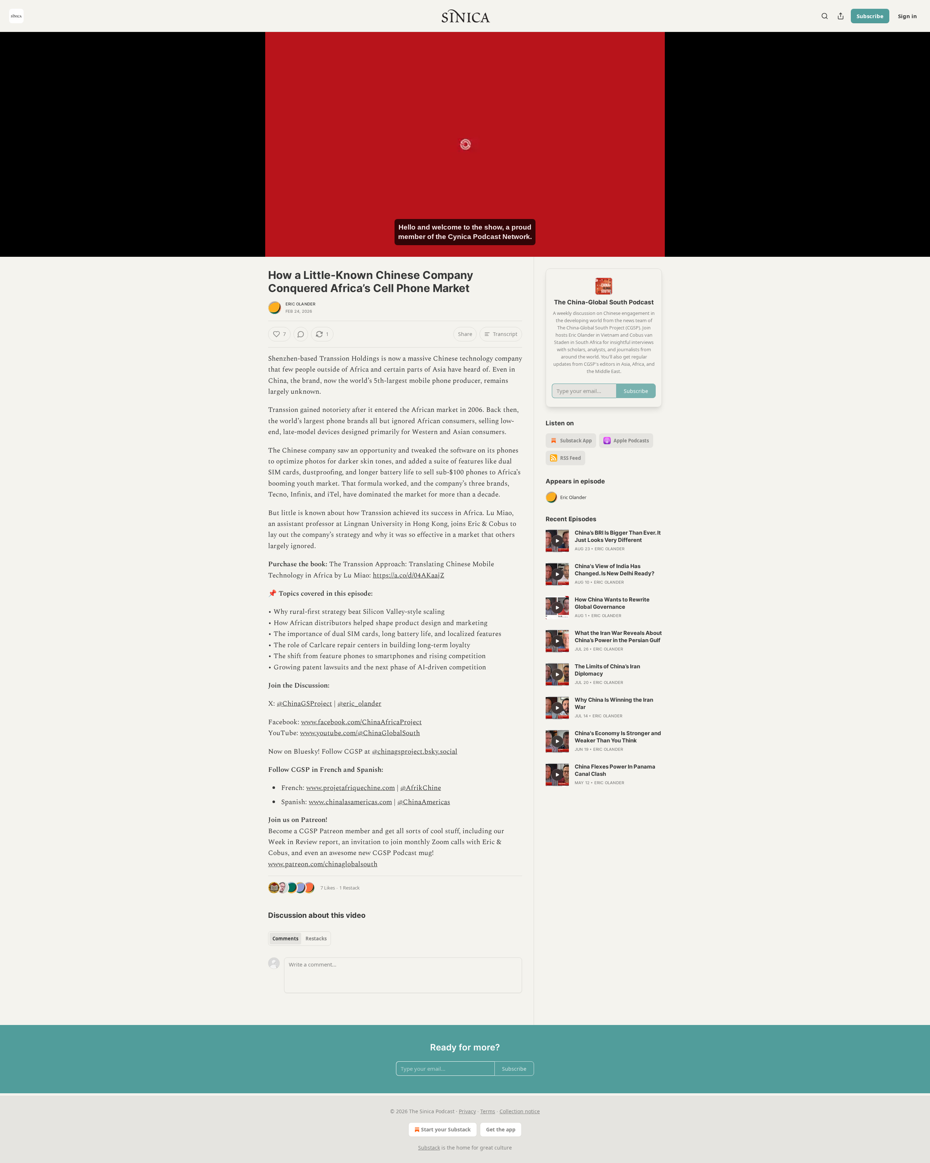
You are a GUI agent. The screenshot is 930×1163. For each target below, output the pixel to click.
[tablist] (299, 938)
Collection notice (520, 1111)
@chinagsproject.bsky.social (414, 751)
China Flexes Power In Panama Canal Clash (615, 770)
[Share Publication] (840, 16)
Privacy (467, 1111)
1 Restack (349, 887)
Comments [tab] (285, 938)
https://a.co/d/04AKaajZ (408, 575)
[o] (557, 541)
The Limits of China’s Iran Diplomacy (607, 670)
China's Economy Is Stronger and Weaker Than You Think (618, 737)
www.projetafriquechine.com (350, 788)
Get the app (500, 1129)
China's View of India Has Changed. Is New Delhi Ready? (614, 570)
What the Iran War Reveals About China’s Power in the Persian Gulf (618, 636)
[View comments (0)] (680, 144)
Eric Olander (300, 304)
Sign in (907, 16)
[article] (604, 540)
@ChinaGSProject (304, 703)
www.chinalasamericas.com (350, 802)
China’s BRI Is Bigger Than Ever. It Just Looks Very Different (618, 536)
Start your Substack (446, 1129)
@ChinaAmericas (423, 802)
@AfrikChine (420, 788)
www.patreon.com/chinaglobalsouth (322, 864)
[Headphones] (250, 152)
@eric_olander (359, 703)
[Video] (250, 136)
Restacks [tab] (316, 938)
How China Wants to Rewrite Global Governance (612, 603)
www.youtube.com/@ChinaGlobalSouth (360, 733)
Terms (487, 1111)
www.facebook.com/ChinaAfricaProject (361, 722)
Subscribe (870, 16)
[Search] (824, 16)
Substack (429, 1147)
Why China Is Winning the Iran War (614, 703)
